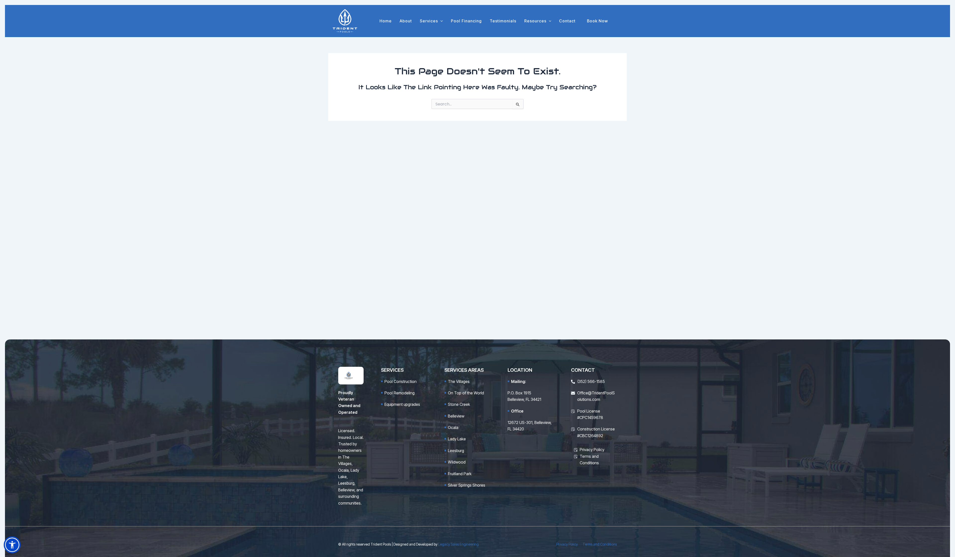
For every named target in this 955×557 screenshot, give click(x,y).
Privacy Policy (567, 544)
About (406, 20)
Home (386, 20)
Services (429, 20)
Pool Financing (466, 20)
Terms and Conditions (600, 544)
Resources (535, 20)
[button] (440, 20)
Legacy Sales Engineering (458, 544)
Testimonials (503, 20)
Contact (567, 20)
